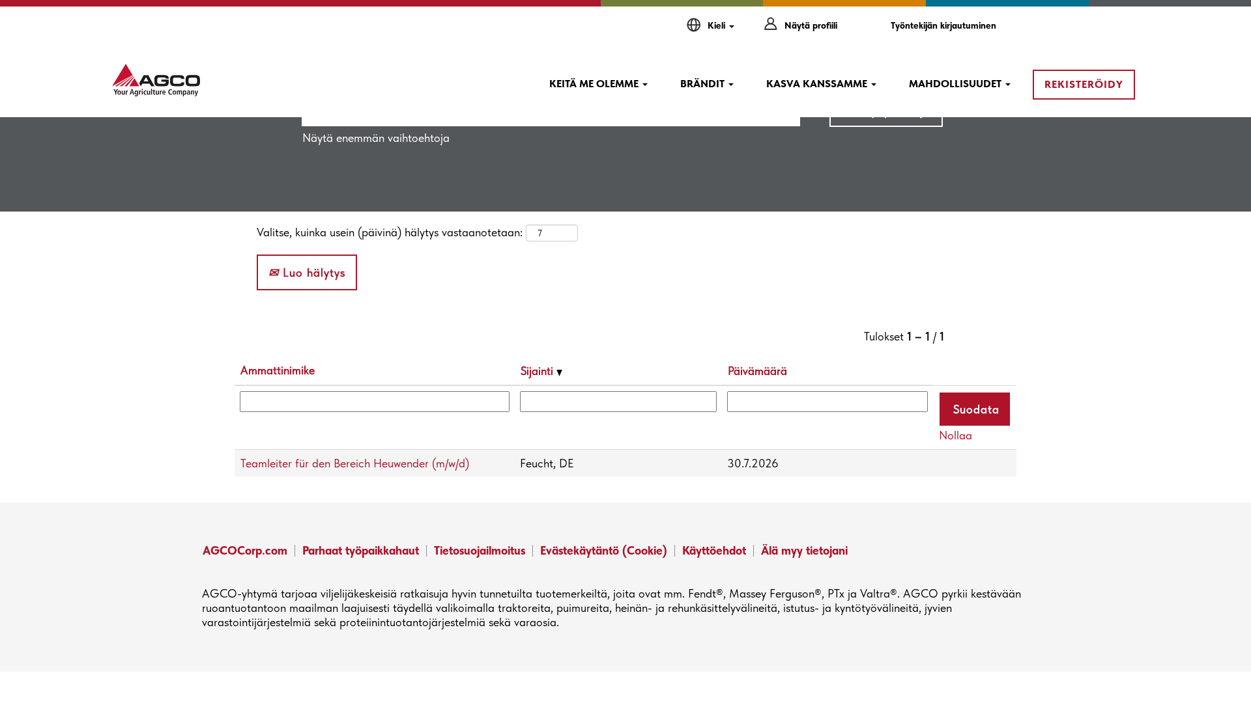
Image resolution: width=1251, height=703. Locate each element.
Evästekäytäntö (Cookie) (603, 550)
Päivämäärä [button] (757, 371)
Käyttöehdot (714, 550)
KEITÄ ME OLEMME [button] (595, 83)
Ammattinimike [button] (277, 370)
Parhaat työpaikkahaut (360, 550)
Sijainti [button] (538, 371)
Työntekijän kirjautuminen (943, 25)
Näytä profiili (810, 25)
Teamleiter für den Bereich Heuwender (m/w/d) (354, 463)
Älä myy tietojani (804, 550)
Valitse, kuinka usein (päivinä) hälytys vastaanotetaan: (390, 232)
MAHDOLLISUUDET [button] (956, 83)
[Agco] (156, 80)
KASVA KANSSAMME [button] (818, 83)
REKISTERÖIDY (1083, 84)
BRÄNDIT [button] (703, 83)
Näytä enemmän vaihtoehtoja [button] (376, 138)
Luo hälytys (312, 272)
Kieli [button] (718, 25)
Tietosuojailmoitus (479, 550)
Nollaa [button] (955, 435)
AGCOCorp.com (245, 550)
